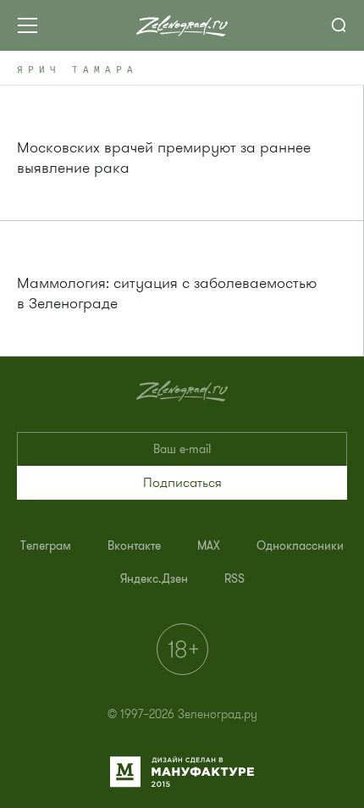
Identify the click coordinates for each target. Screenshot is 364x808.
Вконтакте (134, 546)
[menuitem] (45, 545)
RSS (234, 579)
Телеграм (45, 546)
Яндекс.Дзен (154, 579)
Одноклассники (300, 546)
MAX (208, 546)
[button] (182, 483)
